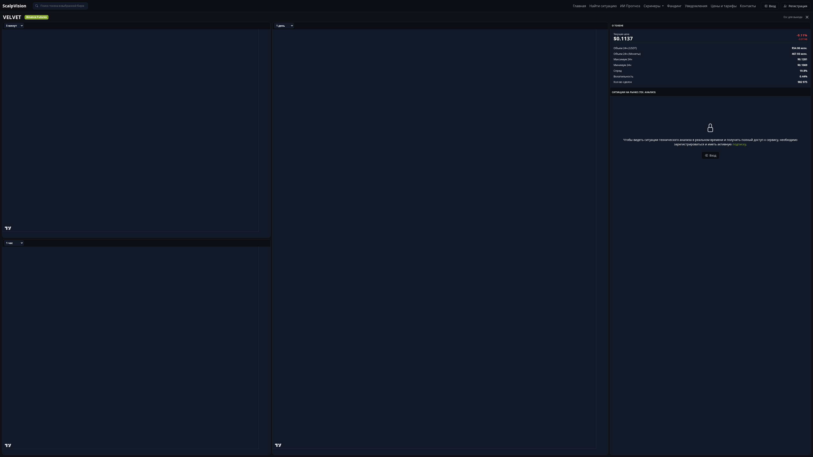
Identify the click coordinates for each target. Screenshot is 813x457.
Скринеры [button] (652, 6)
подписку (739, 144)
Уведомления (696, 6)
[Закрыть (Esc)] (807, 17)
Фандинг (674, 6)
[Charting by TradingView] (8, 227)
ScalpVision (14, 6)
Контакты (748, 6)
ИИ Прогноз (630, 6)
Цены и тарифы (724, 6)
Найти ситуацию (603, 6)
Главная (579, 6)
